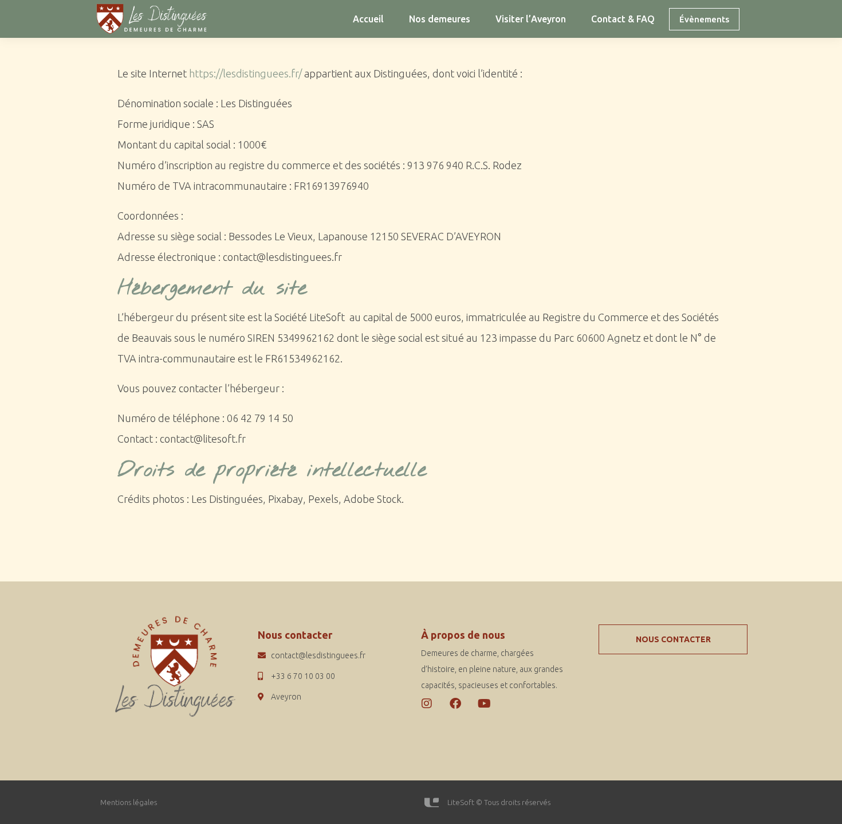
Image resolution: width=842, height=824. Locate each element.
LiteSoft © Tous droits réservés (498, 802)
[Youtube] (484, 703)
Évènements (704, 19)
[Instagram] (426, 703)
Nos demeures (439, 19)
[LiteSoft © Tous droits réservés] (431, 802)
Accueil (368, 19)
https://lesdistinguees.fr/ (246, 73)
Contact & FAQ (623, 19)
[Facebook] (455, 703)
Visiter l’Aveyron (530, 19)
